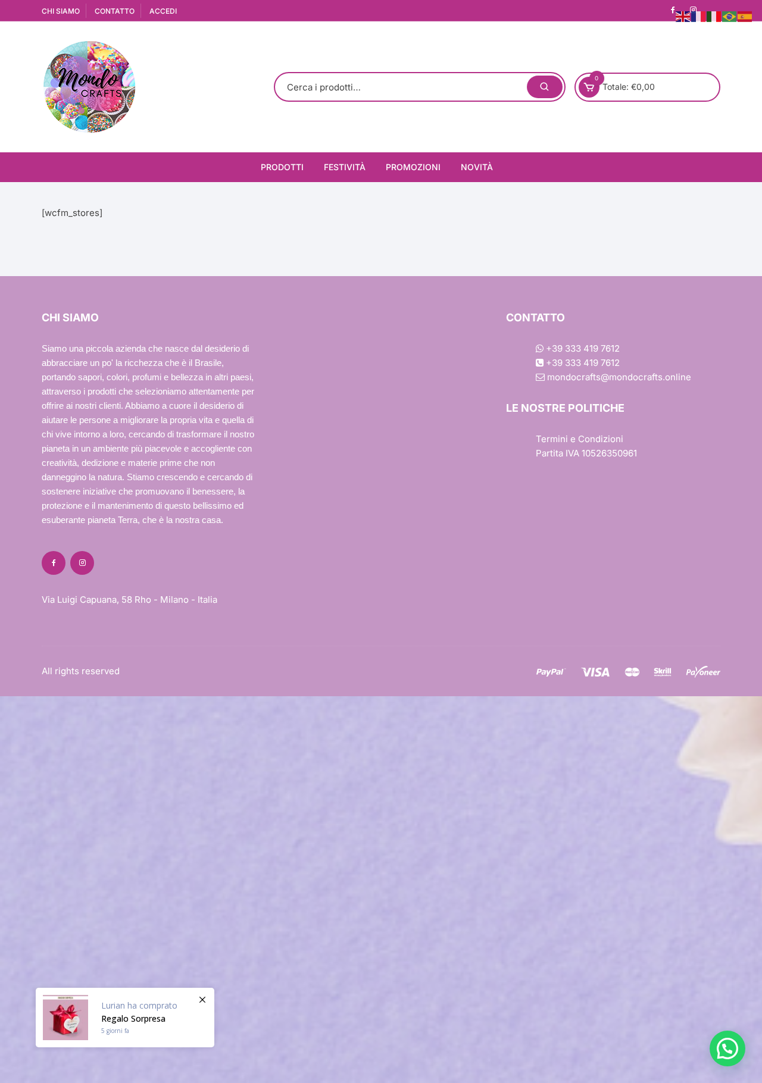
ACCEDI (163, 11)
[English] (683, 15)
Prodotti (282, 167)
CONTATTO (115, 11)
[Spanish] (745, 15)
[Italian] (714, 15)
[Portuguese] (730, 15)
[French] (699, 15)
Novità (477, 167)
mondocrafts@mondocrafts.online (618, 377)
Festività (345, 167)
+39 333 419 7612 (582, 348)
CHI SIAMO (61, 11)
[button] (727, 1048)
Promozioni (413, 167)
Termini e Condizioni (579, 439)
